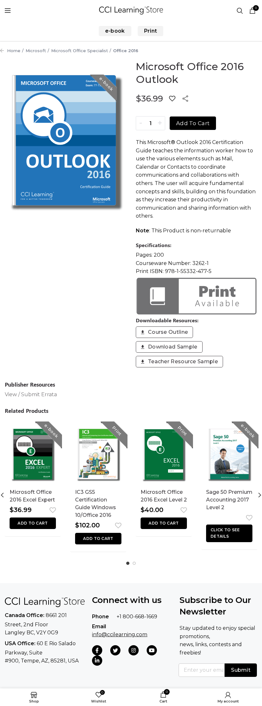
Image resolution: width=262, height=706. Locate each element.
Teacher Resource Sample (183, 361)
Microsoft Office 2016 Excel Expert (32, 496)
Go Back (2, 50)
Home (13, 50)
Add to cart (193, 123)
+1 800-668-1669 (137, 617)
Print (150, 31)
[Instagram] (133, 650)
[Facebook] (97, 650)
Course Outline (168, 332)
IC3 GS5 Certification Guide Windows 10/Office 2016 (95, 503)
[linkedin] (97, 660)
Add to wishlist (172, 99)
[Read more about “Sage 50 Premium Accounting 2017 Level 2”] (229, 533)
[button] (33, 523)
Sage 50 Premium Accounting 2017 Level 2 (229, 499)
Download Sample (172, 347)
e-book (115, 31)
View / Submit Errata (31, 394)
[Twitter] (115, 650)
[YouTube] (152, 650)
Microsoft (36, 50)
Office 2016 (125, 50)
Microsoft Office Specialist (79, 50)
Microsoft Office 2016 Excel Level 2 (164, 496)
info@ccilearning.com (119, 634)
